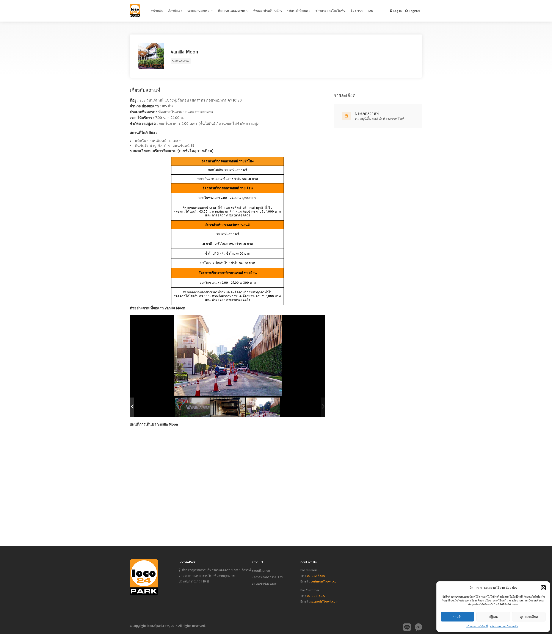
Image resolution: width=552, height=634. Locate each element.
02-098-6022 (316, 596)
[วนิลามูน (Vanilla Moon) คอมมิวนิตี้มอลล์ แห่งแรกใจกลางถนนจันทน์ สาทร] (192, 407)
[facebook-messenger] (417, 625)
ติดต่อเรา (357, 11)
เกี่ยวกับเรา (175, 11)
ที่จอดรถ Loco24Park (231, 11)
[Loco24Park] (135, 11)
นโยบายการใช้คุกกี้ (477, 626)
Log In (397, 11)
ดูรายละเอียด (529, 617)
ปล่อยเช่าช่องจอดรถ (265, 583)
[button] (543, 587)
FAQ (370, 11)
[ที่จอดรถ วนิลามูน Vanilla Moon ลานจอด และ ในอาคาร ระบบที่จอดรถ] (263, 407)
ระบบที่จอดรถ (261, 570)
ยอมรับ (458, 617)
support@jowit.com (324, 601)
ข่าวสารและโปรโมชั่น (330, 11)
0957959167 (181, 61)
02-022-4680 (316, 576)
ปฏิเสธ (493, 617)
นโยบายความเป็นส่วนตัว (504, 626)
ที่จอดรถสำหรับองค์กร (267, 11)
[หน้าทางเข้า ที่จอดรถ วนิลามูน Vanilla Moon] (227, 407)
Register (414, 11)
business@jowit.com (324, 581)
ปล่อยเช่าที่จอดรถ (298, 11)
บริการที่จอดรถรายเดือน (267, 577)
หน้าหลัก (157, 11)
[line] (406, 625)
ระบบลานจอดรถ (198, 11)
